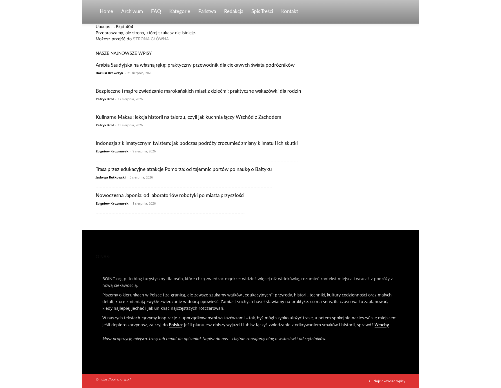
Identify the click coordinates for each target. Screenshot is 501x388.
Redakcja (233, 11)
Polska (175, 324)
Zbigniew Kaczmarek (112, 151)
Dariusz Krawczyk (109, 73)
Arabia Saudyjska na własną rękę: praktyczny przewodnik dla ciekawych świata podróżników (195, 65)
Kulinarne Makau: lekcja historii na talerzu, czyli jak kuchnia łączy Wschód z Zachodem (188, 117)
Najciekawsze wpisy (389, 380)
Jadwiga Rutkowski (111, 177)
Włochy (382, 324)
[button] (398, 12)
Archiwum (132, 11)
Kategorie (179, 11)
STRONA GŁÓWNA (151, 38)
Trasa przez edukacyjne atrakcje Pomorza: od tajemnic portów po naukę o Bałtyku (184, 169)
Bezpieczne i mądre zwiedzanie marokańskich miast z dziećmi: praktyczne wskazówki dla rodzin (198, 91)
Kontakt (289, 11)
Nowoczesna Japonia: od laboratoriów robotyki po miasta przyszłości (170, 195)
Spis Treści (262, 11)
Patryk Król (105, 99)
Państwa (207, 11)
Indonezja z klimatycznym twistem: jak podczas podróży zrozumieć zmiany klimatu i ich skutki (197, 143)
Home (106, 11)
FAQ (156, 11)
